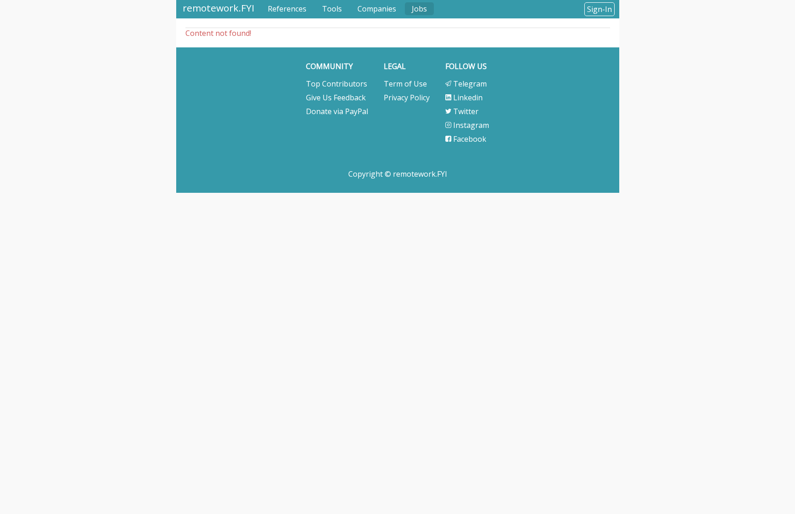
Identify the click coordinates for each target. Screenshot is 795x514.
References (287, 9)
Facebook (468, 139)
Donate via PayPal (337, 111)
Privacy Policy (407, 97)
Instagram (470, 125)
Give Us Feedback (336, 97)
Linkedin (467, 97)
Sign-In (599, 9)
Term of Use (405, 84)
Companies (376, 9)
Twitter (464, 111)
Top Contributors (336, 84)
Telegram (469, 84)
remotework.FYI (218, 7)
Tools (332, 9)
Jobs (419, 9)
